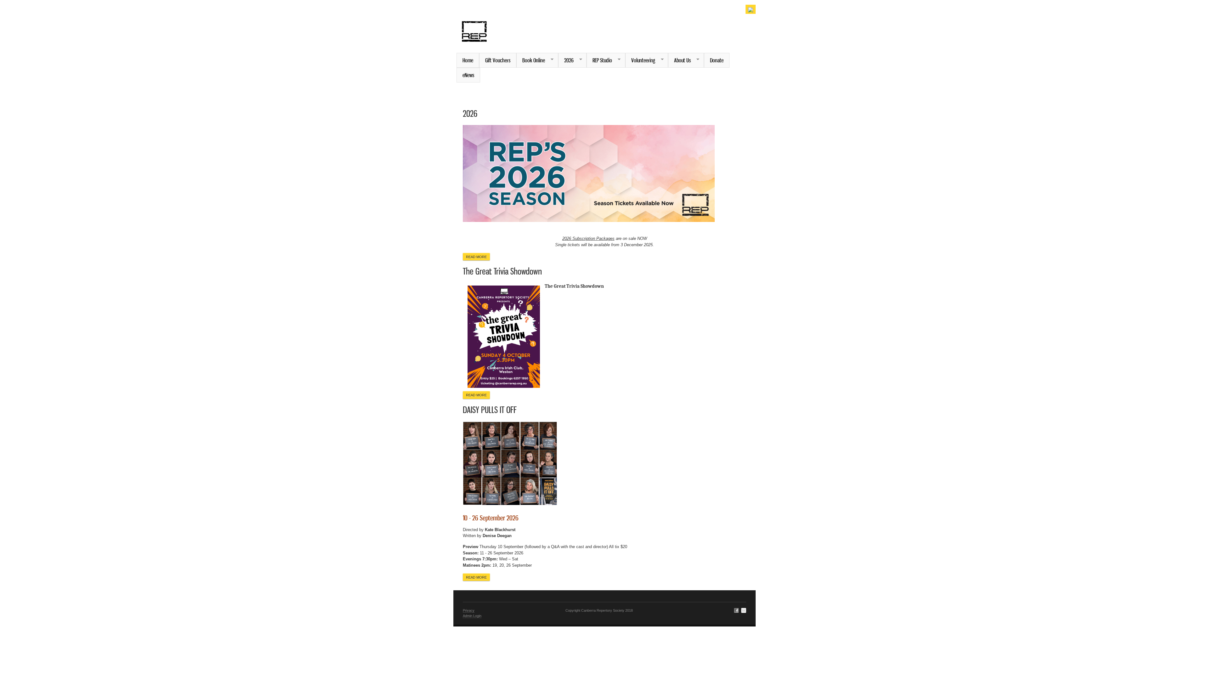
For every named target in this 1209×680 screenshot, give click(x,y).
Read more (478, 257)
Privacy (468, 610)
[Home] (474, 38)
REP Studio (599, 60)
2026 (566, 60)
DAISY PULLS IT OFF (490, 409)
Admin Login (472, 616)
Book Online (530, 60)
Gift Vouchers (497, 60)
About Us (679, 60)
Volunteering (640, 60)
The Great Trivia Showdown (502, 271)
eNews (468, 74)
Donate (717, 60)
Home (468, 60)
